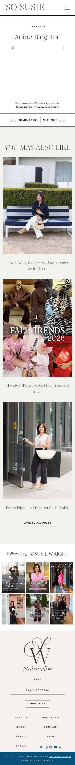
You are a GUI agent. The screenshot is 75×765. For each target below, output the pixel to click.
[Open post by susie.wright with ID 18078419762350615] (61, 609)
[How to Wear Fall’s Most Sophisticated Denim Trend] (37, 205)
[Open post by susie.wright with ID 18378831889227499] (61, 577)
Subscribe (37, 704)
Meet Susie (51, 718)
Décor (21, 728)
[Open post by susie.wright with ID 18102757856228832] (37, 609)
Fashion (21, 718)
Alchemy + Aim (60, 757)
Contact (51, 728)
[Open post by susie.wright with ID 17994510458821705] (13, 609)
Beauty (21, 737)
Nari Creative (44, 761)
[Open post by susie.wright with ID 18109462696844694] (13, 577)
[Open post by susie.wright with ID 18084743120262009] (37, 577)
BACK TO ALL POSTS (37, 524)
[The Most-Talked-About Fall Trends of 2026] (37, 328)
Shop (51, 737)
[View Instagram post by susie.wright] (23, 564)
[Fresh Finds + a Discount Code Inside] (37, 450)
